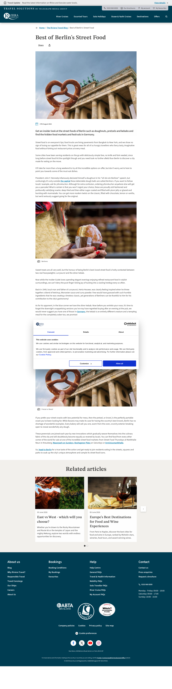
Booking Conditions (57, 567)
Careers (10, 590)
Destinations (142, 16)
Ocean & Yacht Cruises (121, 16)
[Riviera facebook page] (73, 643)
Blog (9, 567)
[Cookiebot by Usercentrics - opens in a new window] (126, 324)
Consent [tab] (50, 332)
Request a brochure (147, 576)
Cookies (81, 625)
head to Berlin (45, 449)
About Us (11, 594)
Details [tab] (86, 332)
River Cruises (62, 16)
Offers (157, 16)
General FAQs (96, 572)
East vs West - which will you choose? (59, 519)
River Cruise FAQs (98, 590)
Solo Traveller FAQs (98, 585)
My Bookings (54, 572)
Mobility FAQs (96, 581)
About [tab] (121, 332)
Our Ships (11, 585)
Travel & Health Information (102, 576)
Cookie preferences (88, 633)
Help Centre (95, 567)
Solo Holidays (99, 16)
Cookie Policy (45, 355)
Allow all (119, 364)
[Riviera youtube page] (90, 643)
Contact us (143, 567)
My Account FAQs (97, 594)
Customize (84, 364)
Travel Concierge (15, 581)
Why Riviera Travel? (16, 572)
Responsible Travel (16, 576)
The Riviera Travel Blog (57, 27)
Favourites (53, 576)
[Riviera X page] (82, 643)
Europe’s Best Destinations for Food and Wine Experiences (110, 522)
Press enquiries (145, 572)
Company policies (67, 625)
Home (42, 27)
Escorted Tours (81, 16)
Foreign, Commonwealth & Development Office (111, 658)
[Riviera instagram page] (98, 643)
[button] (85, 546)
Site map (110, 625)
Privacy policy (95, 625)
